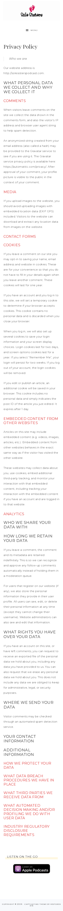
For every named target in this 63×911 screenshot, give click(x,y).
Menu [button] (34, 30)
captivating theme (35, 904)
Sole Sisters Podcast (31, 11)
